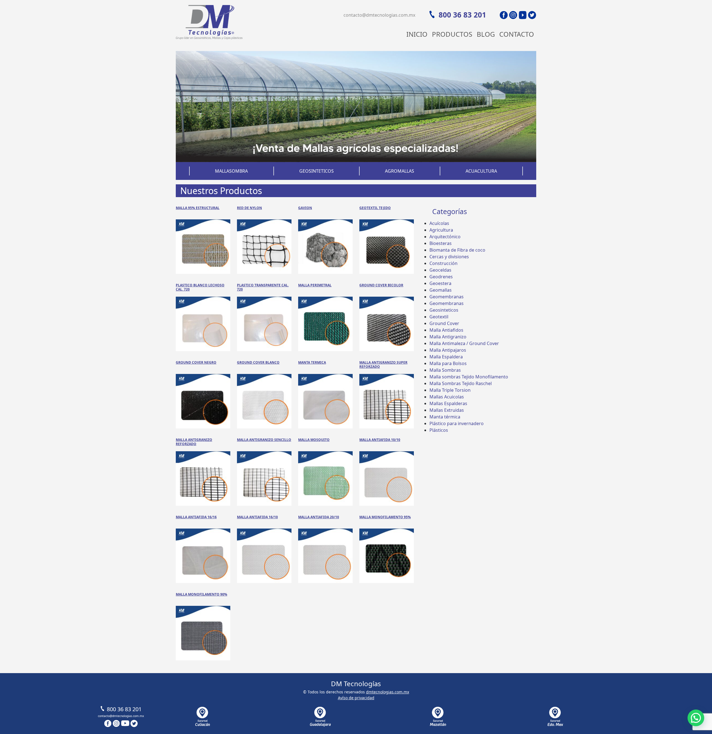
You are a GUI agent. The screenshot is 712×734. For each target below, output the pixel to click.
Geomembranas (446, 297)
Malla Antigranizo (447, 337)
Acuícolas (439, 223)
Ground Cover (444, 323)
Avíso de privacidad (356, 697)
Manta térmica (444, 417)
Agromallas (399, 171)
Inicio (416, 34)
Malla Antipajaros (447, 350)
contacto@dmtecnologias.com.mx (379, 15)
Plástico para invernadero (456, 423)
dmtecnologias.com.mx (387, 692)
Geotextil (438, 317)
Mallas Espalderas (448, 403)
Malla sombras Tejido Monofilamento (468, 377)
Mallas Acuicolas (446, 397)
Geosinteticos (316, 171)
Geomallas (440, 290)
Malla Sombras (445, 370)
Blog (486, 34)
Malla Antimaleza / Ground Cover (464, 343)
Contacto (516, 34)
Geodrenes (441, 277)
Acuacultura (481, 171)
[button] (696, 718)
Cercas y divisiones (449, 257)
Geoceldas (440, 270)
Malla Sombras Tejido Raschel (460, 383)
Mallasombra (231, 171)
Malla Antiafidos (446, 330)
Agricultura (441, 230)
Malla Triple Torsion (450, 390)
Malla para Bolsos (448, 363)
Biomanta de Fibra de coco (457, 250)
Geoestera (440, 283)
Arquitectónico (445, 237)
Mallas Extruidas (446, 410)
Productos (452, 34)
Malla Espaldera (446, 357)
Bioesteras (440, 243)
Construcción (443, 263)
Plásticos (438, 430)
